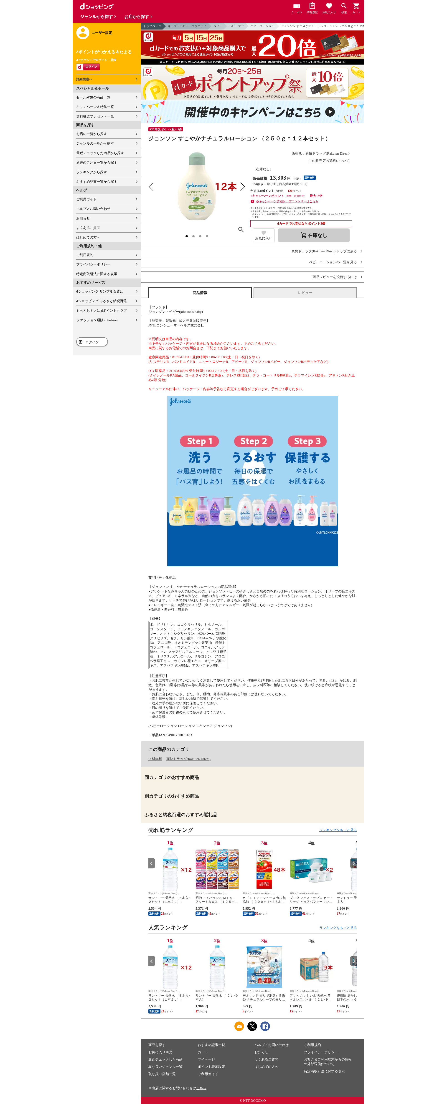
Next (353, 863)
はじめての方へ (88, 237)
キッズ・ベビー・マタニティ (187, 26)
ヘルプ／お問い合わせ (93, 209)
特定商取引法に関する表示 (96, 274)
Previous (151, 863)
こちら (201, 1088)
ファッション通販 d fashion (97, 320)
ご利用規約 (84, 255)
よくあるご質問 (88, 228)
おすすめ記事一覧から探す (96, 181)
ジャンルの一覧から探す (95, 143)
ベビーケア (236, 26)
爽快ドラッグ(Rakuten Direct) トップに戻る (324, 251)
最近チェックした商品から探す (100, 153)
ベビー (217, 26)
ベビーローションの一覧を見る (333, 262)
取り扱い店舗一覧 (162, 1074)
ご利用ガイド (86, 199)
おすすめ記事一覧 (211, 1045)
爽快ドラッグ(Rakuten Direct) (188, 759)
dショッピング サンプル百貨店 (99, 291)
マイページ (206, 1059)
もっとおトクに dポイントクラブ (101, 310)
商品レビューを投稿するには (335, 277)
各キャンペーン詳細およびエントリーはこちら (287, 201)
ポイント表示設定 (211, 1067)
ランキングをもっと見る (338, 830)
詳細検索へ (84, 79)
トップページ (152, 26)
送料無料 (155, 759)
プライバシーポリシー (93, 264)
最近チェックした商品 (165, 1059)
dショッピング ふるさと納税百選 (101, 301)
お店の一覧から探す (91, 134)
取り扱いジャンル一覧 (165, 1067)
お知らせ (83, 218)
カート (203, 1052)
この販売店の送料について (329, 161)
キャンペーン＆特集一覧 (95, 107)
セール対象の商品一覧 (93, 97)
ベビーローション (262, 26)
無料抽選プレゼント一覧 (95, 116)
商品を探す (156, 1045)
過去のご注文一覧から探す (96, 162)
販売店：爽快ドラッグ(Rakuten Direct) (321, 153)
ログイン (92, 342)
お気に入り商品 (160, 1052)
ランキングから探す (91, 172)
